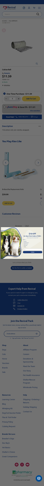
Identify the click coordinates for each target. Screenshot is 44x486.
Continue (32, 252)
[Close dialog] (42, 228)
